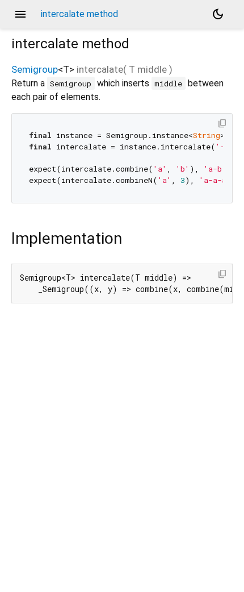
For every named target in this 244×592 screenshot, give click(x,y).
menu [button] (20, 14)
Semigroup (34, 69)
